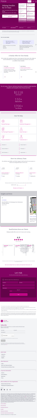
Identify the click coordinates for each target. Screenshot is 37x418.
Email (3, 285)
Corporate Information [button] (6, 370)
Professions (22, 148)
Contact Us (3, 354)
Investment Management (25, 124)
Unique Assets (22, 152)
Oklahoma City (33, 176)
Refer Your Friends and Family (6, 365)
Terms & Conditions (3, 403)
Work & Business (4, 152)
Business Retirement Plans (6, 383)
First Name (4, 282)
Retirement (4, 144)
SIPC (25, 396)
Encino (3, 176)
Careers (2, 372)
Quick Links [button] (3, 352)
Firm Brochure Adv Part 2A (4, 407)
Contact (29, 1)
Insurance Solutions (5, 139)
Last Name (20, 282)
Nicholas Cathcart (19, 172)
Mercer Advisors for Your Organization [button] (9, 381)
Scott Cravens (33, 172)
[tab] (6, 27)
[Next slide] (36, 45)
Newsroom (3, 376)
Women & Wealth (5, 148)
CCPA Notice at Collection (4, 411)
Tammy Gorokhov (5, 172)
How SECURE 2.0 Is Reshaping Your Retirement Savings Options (12, 203)
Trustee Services (23, 139)
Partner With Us (4, 374)
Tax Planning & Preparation (7, 132)
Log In (2, 363)
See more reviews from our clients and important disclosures (17, 264)
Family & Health (23, 144)
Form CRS (2, 409)
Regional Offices (18, 101)
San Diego (18, 176)
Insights (2, 357)
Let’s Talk (4, 18)
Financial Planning (5, 124)
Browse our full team (17, 188)
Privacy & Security (3, 405)
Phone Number (5, 288)
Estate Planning (23, 132)
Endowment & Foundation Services (7, 385)
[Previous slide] (1, 45)
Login (33, 1)
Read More (5, 47)
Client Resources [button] (4, 361)
